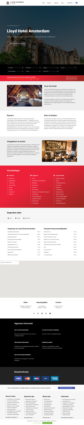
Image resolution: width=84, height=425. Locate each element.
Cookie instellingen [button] (37, 423)
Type (62, 2)
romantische (28, 78)
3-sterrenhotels (35, 78)
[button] (8, 95)
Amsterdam (69, 2)
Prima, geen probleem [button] (47, 422)
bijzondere (22, 78)
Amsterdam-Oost (11, 78)
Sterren (49, 2)
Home (43, 2)
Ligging (56, 2)
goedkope (17, 78)
